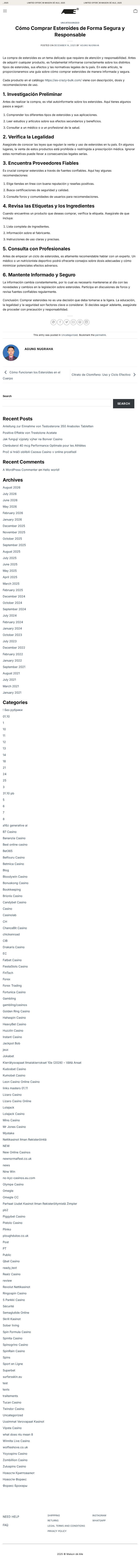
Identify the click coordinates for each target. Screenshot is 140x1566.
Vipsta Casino (12, 1428)
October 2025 (12, 538)
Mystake (8, 1133)
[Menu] (5, 10)
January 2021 (12, 692)
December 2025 (14, 526)
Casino (7, 908)
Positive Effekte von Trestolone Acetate (30, 433)
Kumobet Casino (14, 1075)
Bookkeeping (12, 889)
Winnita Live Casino (16, 1441)
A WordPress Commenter (20, 470)
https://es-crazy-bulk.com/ (63, 80)
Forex (6, 979)
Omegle (8, 1190)
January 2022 (12, 660)
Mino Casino (11, 1120)
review (7, 1280)
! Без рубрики (12, 710)
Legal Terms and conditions (66, 1525)
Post (6, 1242)
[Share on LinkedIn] (86, 322)
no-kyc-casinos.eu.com (19, 1178)
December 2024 (14, 596)
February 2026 (13, 513)
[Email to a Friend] (73, 322)
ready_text (10, 1268)
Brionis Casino (12, 896)
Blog (6, 870)
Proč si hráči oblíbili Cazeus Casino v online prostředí (39, 452)
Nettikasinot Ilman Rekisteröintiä (24, 1139)
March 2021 (11, 686)
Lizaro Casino (12, 1094)
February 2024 (13, 622)
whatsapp (99, 1520)
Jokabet (8, 1056)
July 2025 (10, 558)
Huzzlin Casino (13, 1030)
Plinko (7, 1229)
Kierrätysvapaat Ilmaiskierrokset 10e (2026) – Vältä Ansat (42, 1062)
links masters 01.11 (15, 1088)
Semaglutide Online (16, 1312)
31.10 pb (8, 793)
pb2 (5, 1210)
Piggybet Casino (14, 1216)
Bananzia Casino (14, 838)
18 (4, 761)
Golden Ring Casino (16, 1011)
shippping (54, 1515)
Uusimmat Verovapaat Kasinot (23, 1421)
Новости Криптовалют (18, 1473)
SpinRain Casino (14, 1351)
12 (4, 742)
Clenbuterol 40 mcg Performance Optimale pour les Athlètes (44, 445)
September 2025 (14, 545)
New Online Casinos (16, 1152)
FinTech (8, 973)
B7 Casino (10, 832)
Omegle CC (11, 1197)
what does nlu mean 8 (18, 1434)
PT (4, 1248)
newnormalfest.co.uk (17, 1158)
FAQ (5, 1525)
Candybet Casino (14, 902)
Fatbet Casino (12, 960)
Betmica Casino (13, 864)
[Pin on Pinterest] (80, 322)
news (6, 1165)
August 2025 (11, 551)
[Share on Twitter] (67, 322)
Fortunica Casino (14, 992)
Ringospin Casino (15, 1293)
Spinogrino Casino (15, 1344)
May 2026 (10, 506)
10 (4, 729)
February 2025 (13, 590)
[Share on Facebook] (60, 322)
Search (7, 396)
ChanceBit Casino (15, 928)
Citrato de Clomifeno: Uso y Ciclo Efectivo (101, 374)
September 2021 (14, 667)
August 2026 (11, 487)
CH (5, 921)
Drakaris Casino (14, 947)
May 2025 (10, 570)
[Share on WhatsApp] (53, 322)
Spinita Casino (12, 1338)
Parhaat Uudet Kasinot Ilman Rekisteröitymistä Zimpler (40, 1203)
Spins (6, 1357)
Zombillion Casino (15, 1460)
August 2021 (11, 673)
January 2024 (12, 628)
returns (53, 1520)
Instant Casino (12, 1037)
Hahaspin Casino (14, 1017)
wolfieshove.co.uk (15, 1447)
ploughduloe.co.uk (15, 1235)
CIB (5, 941)
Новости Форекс (15, 1479)
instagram (99, 1515)
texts (6, 1389)
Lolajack (8, 1107)
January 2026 (12, 519)
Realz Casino (12, 1274)
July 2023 (10, 641)
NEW (6, 1146)
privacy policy (57, 1531)
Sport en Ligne (13, 1364)
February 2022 (13, 654)
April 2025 (10, 577)
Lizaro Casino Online (17, 1101)
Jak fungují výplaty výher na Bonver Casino (33, 439)
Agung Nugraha (89, 45)
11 (4, 735)
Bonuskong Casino (15, 883)
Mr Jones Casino (14, 1127)
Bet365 (8, 851)
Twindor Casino (13, 1409)
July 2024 (10, 615)
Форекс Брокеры (15, 1485)
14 (4, 755)
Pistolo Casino (12, 1223)
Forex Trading (12, 985)
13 (4, 748)
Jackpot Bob (11, 1043)
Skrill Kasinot (12, 1319)
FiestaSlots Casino (15, 966)
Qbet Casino (11, 1261)
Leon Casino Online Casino (21, 1082)
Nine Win (9, 1171)
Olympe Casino (13, 1184)
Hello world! (51, 470)
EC (5, 953)
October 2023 (12, 635)
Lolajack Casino (14, 1114)
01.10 (6, 716)
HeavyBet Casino (14, 1024)
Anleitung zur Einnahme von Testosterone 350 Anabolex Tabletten (48, 426)
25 (4, 780)
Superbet (9, 1370)
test (5, 1383)
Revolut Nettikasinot (16, 1287)
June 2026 (10, 500)
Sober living (11, 1325)
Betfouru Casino (14, 857)
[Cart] (135, 11)
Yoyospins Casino (15, 1453)
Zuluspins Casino (14, 1466)
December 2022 (14, 647)
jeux (5, 1049)
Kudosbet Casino (14, 1069)
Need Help (11, 1516)
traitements (10, 1396)
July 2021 (9, 679)
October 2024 (12, 603)
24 (4, 774)
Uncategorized (70, 22)
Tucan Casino (12, 1402)
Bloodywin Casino (15, 876)
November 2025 (14, 532)
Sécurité (8, 1306)
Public (7, 1255)
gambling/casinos (15, 1005)
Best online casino (15, 844)
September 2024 (14, 609)
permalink (100, 335)
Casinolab (9, 915)
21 (4, 767)
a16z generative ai (15, 825)
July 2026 (10, 494)
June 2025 (10, 564)
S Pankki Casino (14, 1300)
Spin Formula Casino (17, 1332)
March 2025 (11, 583)
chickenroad (11, 934)
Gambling (9, 998)
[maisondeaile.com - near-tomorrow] (70, 11)
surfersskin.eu (12, 1377)
